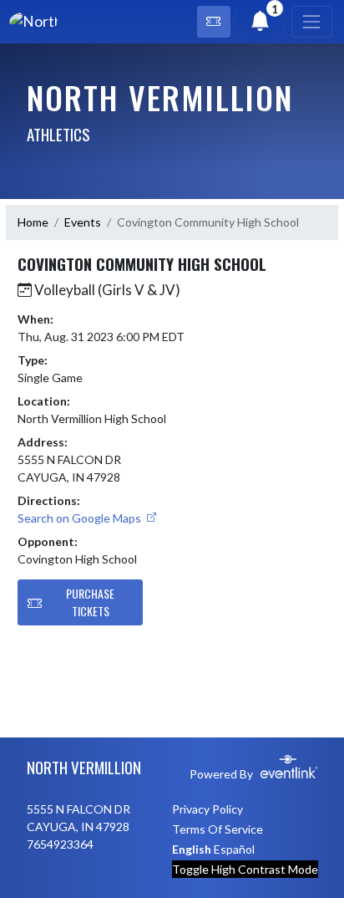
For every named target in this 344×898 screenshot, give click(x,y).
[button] (213, 22)
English (191, 849)
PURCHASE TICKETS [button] (90, 602)
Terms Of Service (217, 829)
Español (234, 849)
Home (33, 222)
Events (82, 222)
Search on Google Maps (81, 518)
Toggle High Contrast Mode (245, 869)
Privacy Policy (207, 809)
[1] (260, 24)
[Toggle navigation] (311, 22)
